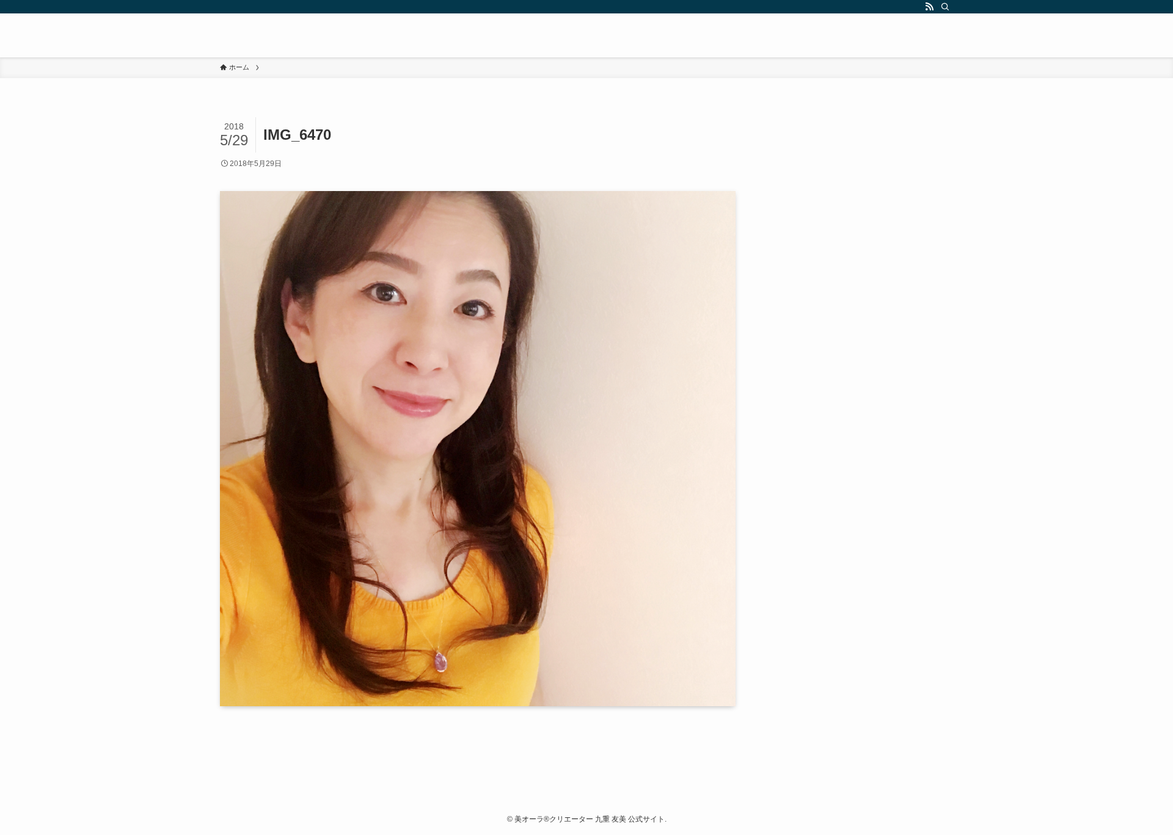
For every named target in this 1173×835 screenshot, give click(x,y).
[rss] (929, 6)
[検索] (945, 6)
